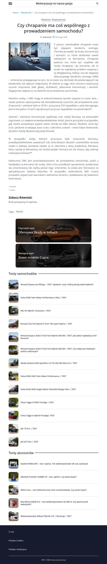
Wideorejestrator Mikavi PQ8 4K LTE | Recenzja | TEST (46, 516)
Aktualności (46, 19)
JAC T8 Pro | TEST (29, 428)
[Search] (97, 3)
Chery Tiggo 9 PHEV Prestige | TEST (37, 402)
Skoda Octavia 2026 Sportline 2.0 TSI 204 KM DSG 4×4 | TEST (49, 363)
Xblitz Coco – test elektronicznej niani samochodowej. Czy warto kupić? (54, 490)
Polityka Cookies (16, 540)
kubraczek (47, 37)
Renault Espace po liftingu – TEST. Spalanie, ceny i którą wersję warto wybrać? (57, 284)
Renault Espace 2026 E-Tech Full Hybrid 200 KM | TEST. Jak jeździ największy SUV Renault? (59, 336)
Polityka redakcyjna (17, 549)
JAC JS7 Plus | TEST (29, 441)
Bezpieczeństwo (58, 19)
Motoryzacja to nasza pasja (54, 3)
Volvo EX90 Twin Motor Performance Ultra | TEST (43, 297)
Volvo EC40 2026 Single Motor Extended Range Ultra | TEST (48, 389)
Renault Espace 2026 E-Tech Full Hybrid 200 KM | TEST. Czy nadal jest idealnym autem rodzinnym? (58, 350)
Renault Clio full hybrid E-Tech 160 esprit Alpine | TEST (46, 323)
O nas (11, 531)
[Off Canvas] (10, 3)
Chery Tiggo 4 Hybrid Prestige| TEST (37, 415)
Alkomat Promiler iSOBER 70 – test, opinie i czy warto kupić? (49, 476)
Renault (19, 211)
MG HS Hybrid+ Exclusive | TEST (36, 310)
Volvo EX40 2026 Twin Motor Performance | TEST (43, 376)
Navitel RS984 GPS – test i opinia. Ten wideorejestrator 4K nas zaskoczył (54, 463)
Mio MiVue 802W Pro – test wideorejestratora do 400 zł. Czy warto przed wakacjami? (54, 503)
